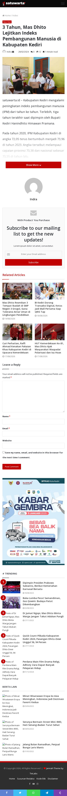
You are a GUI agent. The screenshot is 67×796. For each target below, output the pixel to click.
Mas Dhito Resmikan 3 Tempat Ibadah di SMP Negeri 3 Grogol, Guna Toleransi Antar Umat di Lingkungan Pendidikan (16, 308)
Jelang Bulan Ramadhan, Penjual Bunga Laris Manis (41, 746)
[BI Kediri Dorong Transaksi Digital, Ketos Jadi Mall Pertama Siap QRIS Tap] (50, 291)
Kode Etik (41, 778)
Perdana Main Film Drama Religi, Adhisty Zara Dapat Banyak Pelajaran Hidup (41, 664)
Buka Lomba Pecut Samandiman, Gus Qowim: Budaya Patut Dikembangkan (41, 601)
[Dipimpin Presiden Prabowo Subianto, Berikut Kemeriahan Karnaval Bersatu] (11, 587)
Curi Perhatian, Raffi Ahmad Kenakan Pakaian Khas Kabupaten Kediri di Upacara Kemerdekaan (16, 348)
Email (6, 428)
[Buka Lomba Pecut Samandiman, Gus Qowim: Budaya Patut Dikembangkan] (11, 603)
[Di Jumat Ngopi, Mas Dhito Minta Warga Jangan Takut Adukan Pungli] (11, 622)
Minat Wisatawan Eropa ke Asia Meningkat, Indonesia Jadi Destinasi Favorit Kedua (43, 699)
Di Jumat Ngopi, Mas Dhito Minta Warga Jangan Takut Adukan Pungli (43, 615)
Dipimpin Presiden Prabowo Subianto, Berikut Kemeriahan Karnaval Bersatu (40, 586)
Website (7, 440)
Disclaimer (53, 778)
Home (7, 15)
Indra (9, 51)
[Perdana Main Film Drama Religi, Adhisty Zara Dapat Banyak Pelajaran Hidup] (11, 670)
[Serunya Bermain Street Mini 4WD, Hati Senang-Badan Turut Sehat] (11, 730)
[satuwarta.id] (13, 4)
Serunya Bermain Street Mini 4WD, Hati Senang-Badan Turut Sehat (42, 723)
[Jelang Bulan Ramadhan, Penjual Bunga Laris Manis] (11, 749)
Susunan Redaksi (25, 778)
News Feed (7, 22)
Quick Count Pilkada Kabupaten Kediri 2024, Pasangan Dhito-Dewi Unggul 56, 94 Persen (42, 639)
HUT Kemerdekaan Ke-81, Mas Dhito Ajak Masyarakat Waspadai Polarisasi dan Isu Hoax (49, 348)
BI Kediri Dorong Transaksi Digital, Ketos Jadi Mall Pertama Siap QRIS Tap (48, 307)
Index (15, 15)
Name (6, 416)
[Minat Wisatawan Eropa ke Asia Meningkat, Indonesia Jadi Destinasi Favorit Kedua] (11, 706)
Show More (32, 164)
